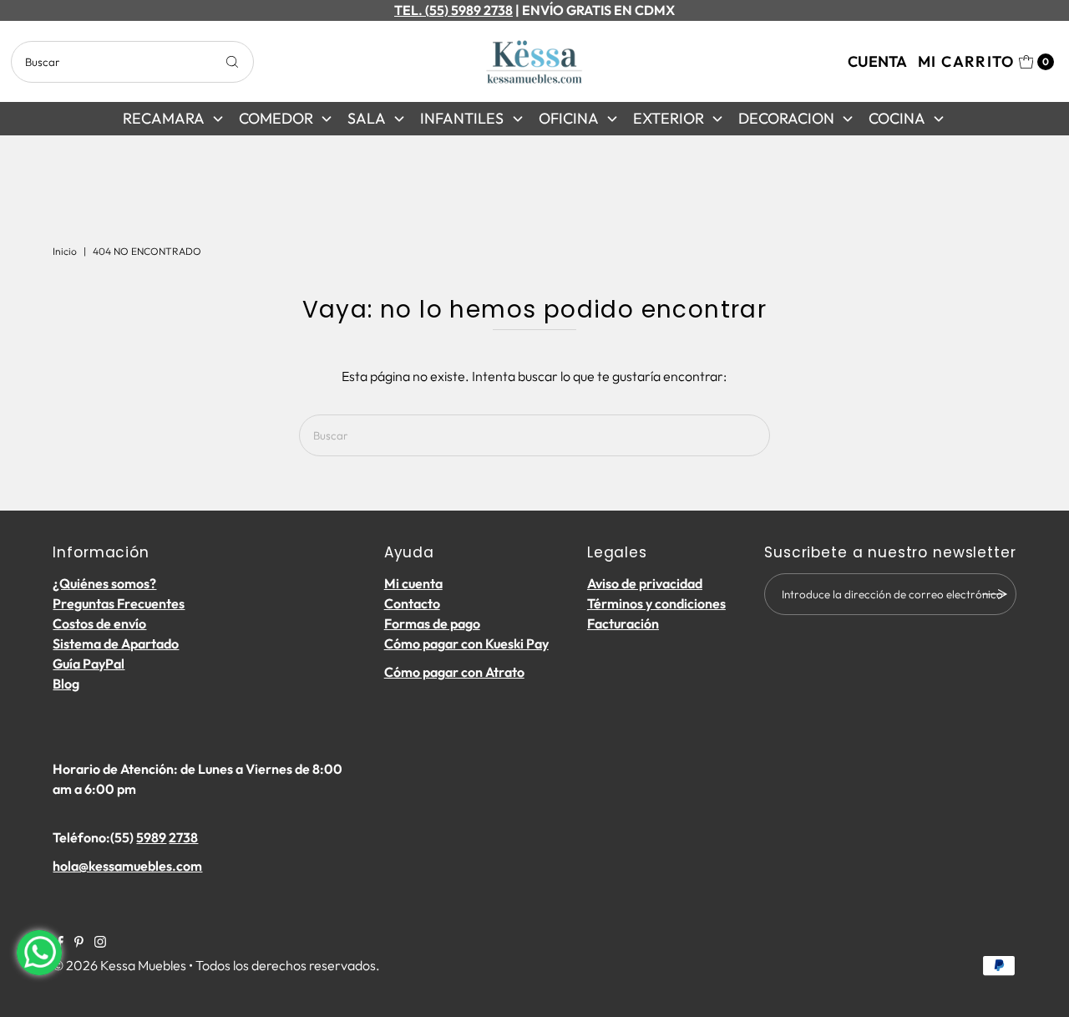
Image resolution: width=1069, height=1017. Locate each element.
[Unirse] (995, 594)
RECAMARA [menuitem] (164, 118)
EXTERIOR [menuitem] (668, 118)
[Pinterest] (79, 942)
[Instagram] (100, 942)
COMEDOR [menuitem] (276, 118)
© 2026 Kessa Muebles (119, 965)
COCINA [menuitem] (897, 118)
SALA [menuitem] (366, 118)
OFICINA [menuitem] (569, 118)
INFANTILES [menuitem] (462, 118)
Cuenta (877, 61)
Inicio (65, 251)
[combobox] (132, 62)
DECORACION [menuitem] (786, 118)
